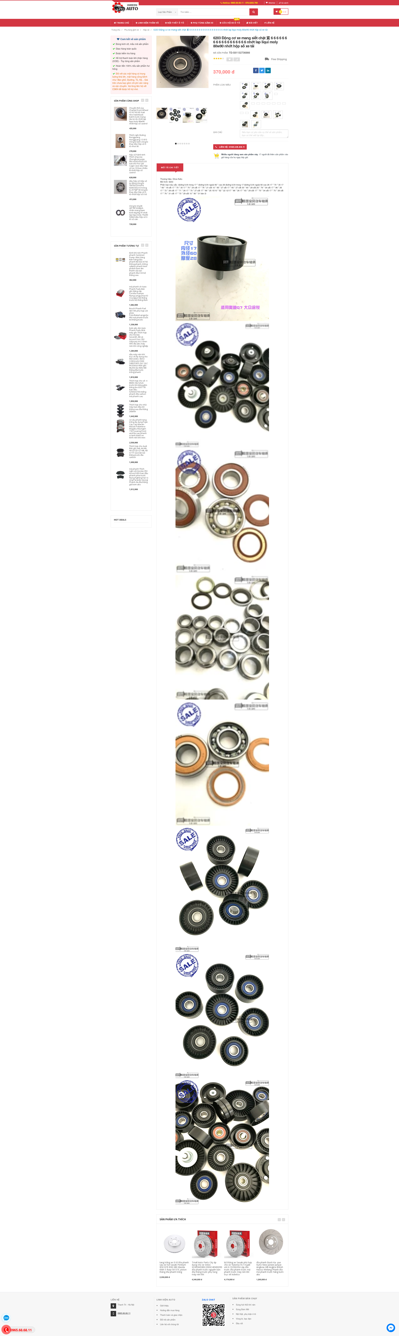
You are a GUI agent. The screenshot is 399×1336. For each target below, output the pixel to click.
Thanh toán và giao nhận (171, 1314)
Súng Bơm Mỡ (242, 1309)
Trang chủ (122, 22)
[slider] (218, 58)
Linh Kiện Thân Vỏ (148, 22)
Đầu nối (239, 1323)
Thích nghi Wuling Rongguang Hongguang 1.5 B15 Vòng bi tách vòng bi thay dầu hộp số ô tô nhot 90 (138, 141)
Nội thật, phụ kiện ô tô (246, 1313)
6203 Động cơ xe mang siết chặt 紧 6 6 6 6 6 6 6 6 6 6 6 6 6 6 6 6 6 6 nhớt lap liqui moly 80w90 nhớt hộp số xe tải (211, 29)
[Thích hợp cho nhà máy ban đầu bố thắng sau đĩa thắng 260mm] (120, 410)
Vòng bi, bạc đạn (243, 1318)
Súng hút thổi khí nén (245, 1304)
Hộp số (146, 30)
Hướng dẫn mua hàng (169, 1310)
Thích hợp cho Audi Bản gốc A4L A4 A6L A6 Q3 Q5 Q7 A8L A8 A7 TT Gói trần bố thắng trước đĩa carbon (138, 452)
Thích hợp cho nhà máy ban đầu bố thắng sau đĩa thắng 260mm (138, 408)
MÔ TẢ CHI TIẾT (170, 167)
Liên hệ (270, 22)
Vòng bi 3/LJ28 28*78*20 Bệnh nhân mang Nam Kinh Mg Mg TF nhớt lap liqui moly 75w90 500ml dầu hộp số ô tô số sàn (138, 213)
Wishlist (272, 2)
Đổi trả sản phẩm (167, 1319)
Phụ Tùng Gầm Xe (202, 22)
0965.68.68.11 (124, 1313)
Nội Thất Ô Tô (175, 22)
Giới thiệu (164, 1305)
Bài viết (253, 22)
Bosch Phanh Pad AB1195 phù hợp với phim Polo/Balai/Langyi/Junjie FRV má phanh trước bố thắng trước (140, 314)
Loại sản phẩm (165, 11)
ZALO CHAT (208, 1299)
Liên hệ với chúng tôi (169, 1324)
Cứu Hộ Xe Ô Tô (230, 22)
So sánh (284, 2)
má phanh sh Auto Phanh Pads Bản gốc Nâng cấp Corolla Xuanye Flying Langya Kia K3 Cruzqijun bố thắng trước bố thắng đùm (138, 293)
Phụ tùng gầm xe (131, 30)
